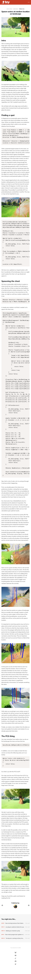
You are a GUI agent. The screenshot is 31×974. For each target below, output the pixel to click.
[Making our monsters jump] (15, 931)
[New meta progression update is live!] (15, 934)
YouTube (15, 955)
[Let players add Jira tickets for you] (15, 927)
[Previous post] (2, 905)
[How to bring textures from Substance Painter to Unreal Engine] (15, 923)
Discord (15, 961)
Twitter (15, 964)
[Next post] (29, 905)
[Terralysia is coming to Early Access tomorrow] (15, 938)
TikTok (15, 958)
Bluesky (15, 952)
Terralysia (21, 8)
